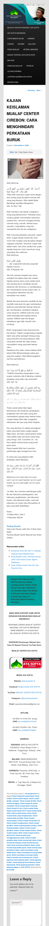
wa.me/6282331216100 (27, 721)
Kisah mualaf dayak (20, 798)
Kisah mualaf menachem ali (29, 820)
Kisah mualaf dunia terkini (21, 813)
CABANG (30, 38)
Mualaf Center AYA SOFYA (29, 686)
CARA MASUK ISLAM (15, 38)
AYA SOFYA (25, 867)
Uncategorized (30, 793)
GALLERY (32, 44)
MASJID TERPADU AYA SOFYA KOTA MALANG (21, 57)
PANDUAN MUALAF (14, 66)
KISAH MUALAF (13, 49)
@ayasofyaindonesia (29, 698)
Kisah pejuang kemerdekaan (24, 862)
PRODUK (29, 66)
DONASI (10, 44)
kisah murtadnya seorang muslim (25, 855)
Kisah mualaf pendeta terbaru (25, 825)
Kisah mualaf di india (28, 801)
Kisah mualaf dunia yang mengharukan (22, 814)
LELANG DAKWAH (14, 71)
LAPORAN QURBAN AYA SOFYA (19, 76)
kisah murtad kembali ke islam (23, 845)
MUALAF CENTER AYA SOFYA (29, 692)
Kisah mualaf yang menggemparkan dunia (18, 836)
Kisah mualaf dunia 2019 (16, 810)
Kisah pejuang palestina (25, 865)
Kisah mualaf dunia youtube (22, 816)
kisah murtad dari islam (27, 840)
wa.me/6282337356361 (27, 730)
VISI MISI (21, 44)
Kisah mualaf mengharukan (17, 823)
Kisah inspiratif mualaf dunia (23, 796)
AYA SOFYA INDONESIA (16, 33)
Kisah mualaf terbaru (28, 830)
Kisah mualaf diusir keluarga (26, 806)
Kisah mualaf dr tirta (14, 808)
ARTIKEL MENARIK (30, 49)
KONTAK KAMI (12, 82)
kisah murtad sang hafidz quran (23, 846)
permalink (10, 869)
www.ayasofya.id (28, 681)
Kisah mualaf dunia (30, 808)
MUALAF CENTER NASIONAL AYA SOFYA (23, 27)
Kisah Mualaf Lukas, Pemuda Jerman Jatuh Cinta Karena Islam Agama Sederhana (26, 559)
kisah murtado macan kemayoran (20, 857)
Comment (16, 902)
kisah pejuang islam (21, 860)
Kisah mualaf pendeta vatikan (24, 826)
